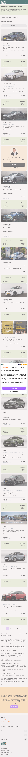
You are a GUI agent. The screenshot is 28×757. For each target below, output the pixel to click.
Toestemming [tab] (5, 367)
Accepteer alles (14, 388)
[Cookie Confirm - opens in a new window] (22, 364)
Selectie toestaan (14, 391)
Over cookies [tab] (14, 367)
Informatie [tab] (23, 367)
